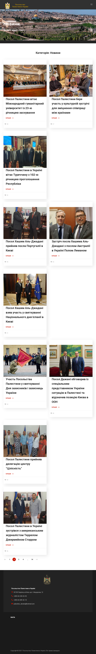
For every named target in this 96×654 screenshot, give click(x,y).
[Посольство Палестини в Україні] (7, 5)
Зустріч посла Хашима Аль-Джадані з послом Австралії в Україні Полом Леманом (71, 246)
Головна (6, 30)
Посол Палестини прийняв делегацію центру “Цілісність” (24, 464)
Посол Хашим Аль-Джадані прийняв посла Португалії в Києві (24, 246)
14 (32, 559)
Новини (14, 30)
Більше (8, 118)
